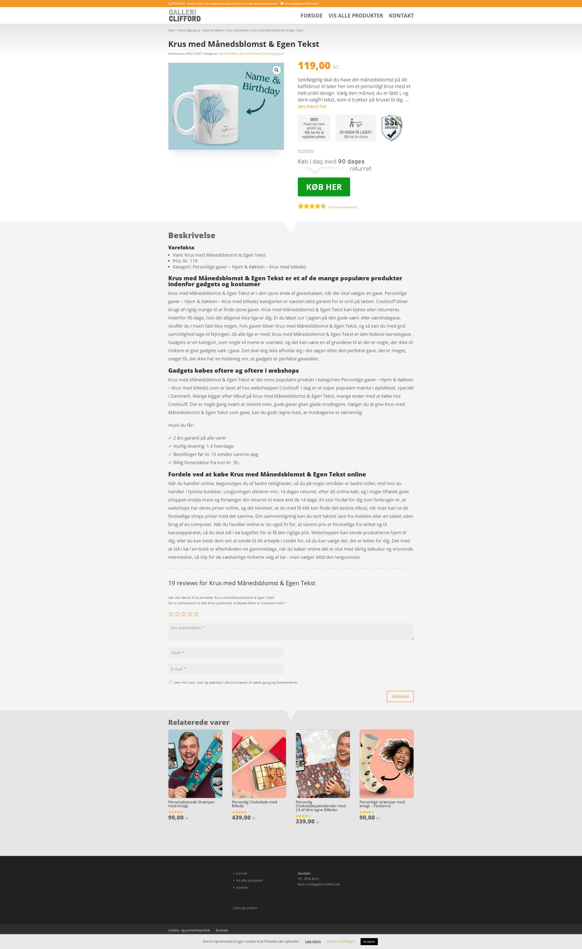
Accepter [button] (369, 941)
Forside (312, 16)
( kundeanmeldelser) (342, 207)
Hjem (172, 30)
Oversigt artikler (245, 908)
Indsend (400, 696)
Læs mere (313, 941)
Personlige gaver (189, 30)
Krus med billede (237, 30)
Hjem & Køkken (213, 30)
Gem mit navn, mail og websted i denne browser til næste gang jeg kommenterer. (236, 682)
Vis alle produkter (356, 16)
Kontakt (401, 16)
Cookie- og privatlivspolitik (189, 930)
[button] (277, 70)
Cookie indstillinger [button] (340, 941)
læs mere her (312, 106)
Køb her (324, 186)
